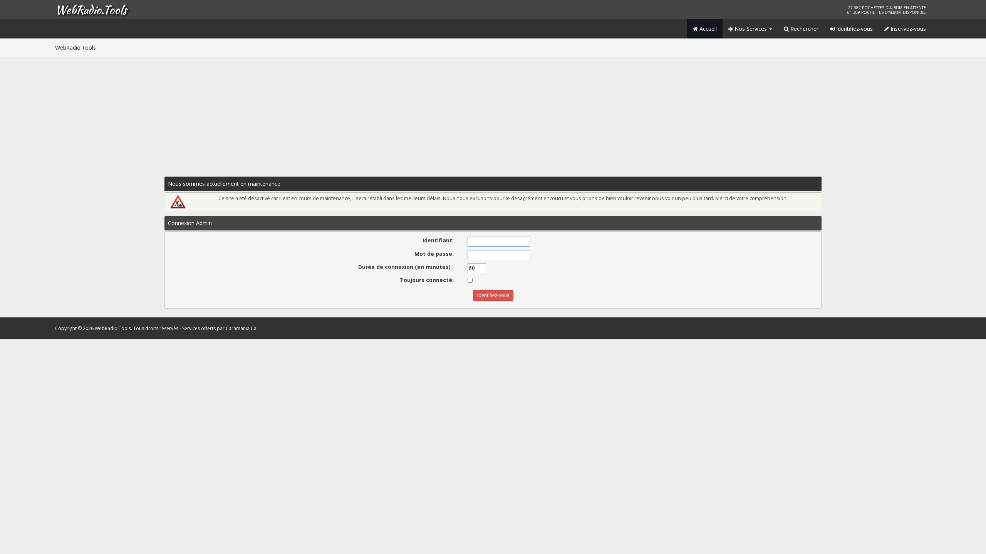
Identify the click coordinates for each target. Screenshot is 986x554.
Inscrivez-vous (907, 28)
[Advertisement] (493, 115)
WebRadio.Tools (91, 9)
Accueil (707, 28)
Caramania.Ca (241, 328)
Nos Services (750, 28)
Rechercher (803, 28)
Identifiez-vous (854, 28)
